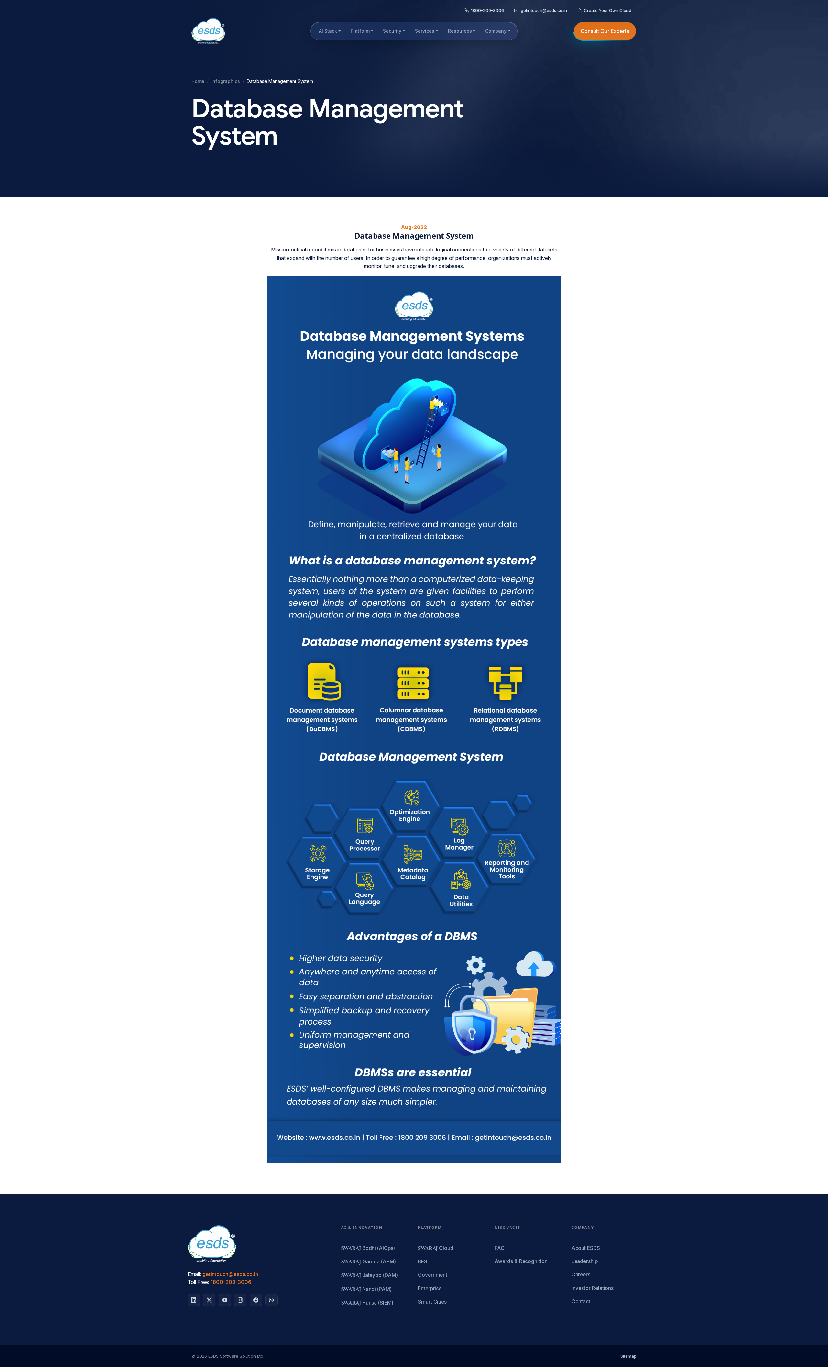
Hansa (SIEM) (367, 1303)
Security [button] (392, 31)
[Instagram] (240, 1300)
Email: (194, 1274)
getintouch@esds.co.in (230, 1274)
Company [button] (496, 31)
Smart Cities (432, 1302)
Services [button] (424, 31)
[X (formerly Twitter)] (209, 1300)
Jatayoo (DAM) (369, 1275)
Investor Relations (593, 1288)
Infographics (225, 81)
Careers (581, 1275)
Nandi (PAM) (366, 1289)
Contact (581, 1301)
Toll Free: (198, 1282)
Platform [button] (360, 31)
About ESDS (586, 1248)
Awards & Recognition (521, 1261)
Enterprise (429, 1288)
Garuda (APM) (368, 1262)
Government (432, 1275)
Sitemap (628, 1356)
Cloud (435, 1248)
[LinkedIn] (194, 1300)
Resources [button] (460, 31)
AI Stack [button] (328, 31)
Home (197, 81)
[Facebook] (256, 1300)
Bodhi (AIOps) (368, 1248)
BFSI (423, 1262)
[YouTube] (225, 1300)
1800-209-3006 (231, 1282)
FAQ (500, 1248)
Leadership (585, 1261)
